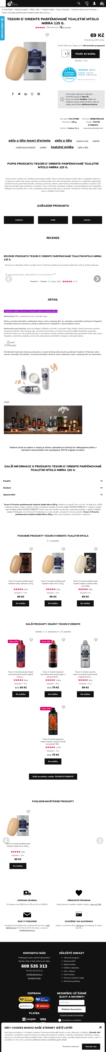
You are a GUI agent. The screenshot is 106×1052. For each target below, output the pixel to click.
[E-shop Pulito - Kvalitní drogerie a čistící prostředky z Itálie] (12, 5)
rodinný (19, 220)
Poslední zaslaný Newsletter (72, 1015)
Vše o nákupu (69, 971)
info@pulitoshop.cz (27, 930)
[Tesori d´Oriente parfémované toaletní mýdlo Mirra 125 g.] (53, 578)
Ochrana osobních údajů (74, 978)
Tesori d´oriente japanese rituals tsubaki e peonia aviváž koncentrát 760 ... (53, 741)
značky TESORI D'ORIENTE (74, 507)
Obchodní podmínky (72, 981)
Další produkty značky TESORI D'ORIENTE (53, 624)
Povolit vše (91, 1046)
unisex (43, 147)
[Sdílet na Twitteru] (19, 94)
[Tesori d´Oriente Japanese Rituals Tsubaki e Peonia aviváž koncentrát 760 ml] (53, 736)
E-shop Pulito (7, 9)
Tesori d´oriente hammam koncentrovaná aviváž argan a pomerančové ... (53, 674)
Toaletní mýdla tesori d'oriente (83, 9)
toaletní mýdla (82, 141)
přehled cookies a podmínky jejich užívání (50, 1040)
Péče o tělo (34, 9)
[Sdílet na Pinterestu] (38, 94)
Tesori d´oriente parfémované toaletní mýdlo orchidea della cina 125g (85, 583)
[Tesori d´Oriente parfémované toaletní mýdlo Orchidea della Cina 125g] (85, 578)
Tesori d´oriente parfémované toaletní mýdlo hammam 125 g (20, 582)
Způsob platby (69, 964)
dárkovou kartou (89, 104)
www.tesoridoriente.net (93, 128)
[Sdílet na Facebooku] (12, 94)
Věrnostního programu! (94, 45)
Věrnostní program (71, 958)
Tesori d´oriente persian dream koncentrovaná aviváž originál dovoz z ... (20, 674)
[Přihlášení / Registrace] (94, 3)
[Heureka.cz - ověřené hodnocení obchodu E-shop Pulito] (81, 81)
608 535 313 (34, 966)
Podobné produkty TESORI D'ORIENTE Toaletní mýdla (53, 535)
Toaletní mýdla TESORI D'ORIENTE (24, 509)
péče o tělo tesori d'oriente (30, 140)
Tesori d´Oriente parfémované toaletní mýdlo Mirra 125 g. (25, 12)
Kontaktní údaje (34, 978)
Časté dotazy (69, 974)
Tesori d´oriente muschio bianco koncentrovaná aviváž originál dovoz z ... (85, 674)
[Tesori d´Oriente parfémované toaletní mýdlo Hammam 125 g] (21, 578)
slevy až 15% (95, 904)
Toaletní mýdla (48, 9)
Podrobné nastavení (70, 1046)
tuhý (53, 220)
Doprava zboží (69, 961)
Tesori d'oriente (62, 9)
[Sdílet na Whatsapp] (32, 94)
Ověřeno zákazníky (71, 968)
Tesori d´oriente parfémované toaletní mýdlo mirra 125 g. (53, 582)
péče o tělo (63, 140)
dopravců (80, 925)
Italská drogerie (21, 9)
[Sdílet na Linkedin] (25, 94)
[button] (100, 1027)
